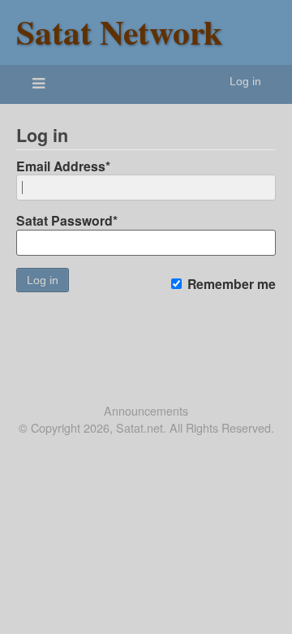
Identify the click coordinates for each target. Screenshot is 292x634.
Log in (245, 81)
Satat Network (119, 31)
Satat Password (67, 220)
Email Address (63, 166)
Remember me (230, 284)
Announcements (146, 411)
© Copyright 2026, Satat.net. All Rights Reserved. (146, 428)
